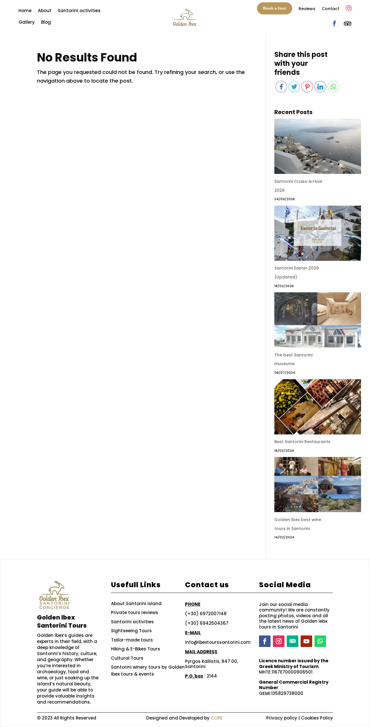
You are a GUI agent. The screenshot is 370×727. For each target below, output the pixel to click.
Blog (46, 22)
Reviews (307, 9)
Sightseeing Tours (131, 631)
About (44, 11)
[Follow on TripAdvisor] (292, 641)
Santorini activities (79, 11)
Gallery (26, 22)
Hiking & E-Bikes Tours (135, 649)
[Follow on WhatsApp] (320, 641)
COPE (217, 718)
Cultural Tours (127, 658)
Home (25, 11)
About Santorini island (136, 603)
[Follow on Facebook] (265, 641)
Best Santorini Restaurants (302, 442)
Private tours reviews (134, 612)
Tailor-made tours (132, 640)
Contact (330, 9)
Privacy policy (281, 718)
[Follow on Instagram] (278, 641)
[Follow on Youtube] (306, 641)
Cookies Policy (317, 718)
